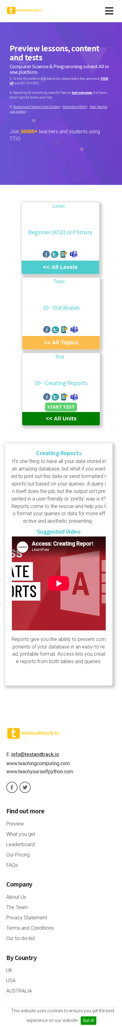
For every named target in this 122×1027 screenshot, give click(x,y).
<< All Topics (61, 342)
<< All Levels (60, 267)
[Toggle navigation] (110, 11)
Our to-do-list (20, 938)
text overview (82, 92)
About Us (16, 897)
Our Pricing (18, 855)
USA (11, 981)
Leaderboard (20, 844)
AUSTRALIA (19, 991)
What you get (20, 834)
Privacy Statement (26, 918)
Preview (15, 824)
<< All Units (61, 418)
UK (9, 970)
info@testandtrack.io (35, 754)
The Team (17, 907)
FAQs (12, 865)
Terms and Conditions (30, 928)
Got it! (88, 1020)
